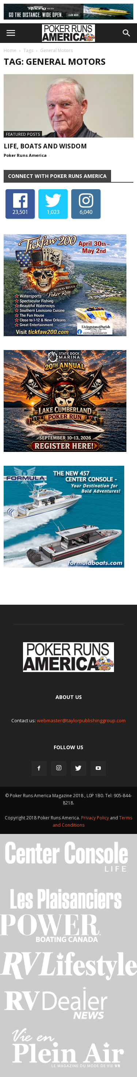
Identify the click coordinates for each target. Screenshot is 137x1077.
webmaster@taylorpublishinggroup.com (81, 720)
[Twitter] (78, 768)
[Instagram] (59, 768)
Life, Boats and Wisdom (45, 146)
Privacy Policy (95, 818)
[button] (127, 33)
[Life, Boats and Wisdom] (68, 106)
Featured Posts (23, 134)
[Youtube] (98, 768)
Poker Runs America (25, 155)
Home (10, 50)
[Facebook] (39, 768)
